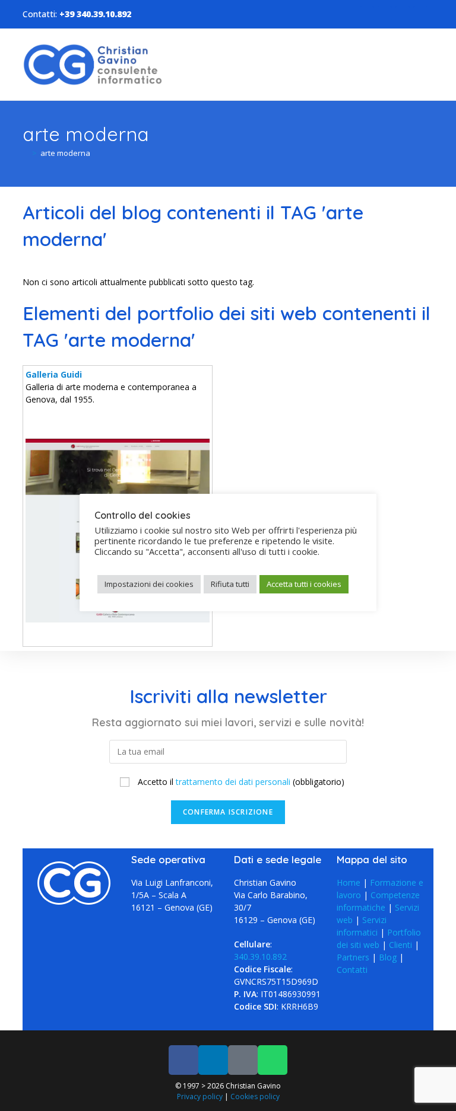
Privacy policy (200, 1096)
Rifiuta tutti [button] (230, 584)
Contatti (352, 969)
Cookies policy (255, 1096)
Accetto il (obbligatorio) (239, 781)
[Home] (25, 153)
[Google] (402, 13)
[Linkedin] (385, 13)
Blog (388, 957)
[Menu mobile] (430, 64)
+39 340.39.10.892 (95, 14)
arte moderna (65, 153)
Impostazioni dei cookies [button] (149, 584)
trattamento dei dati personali (233, 781)
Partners (353, 957)
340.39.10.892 (260, 956)
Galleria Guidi (54, 374)
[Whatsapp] (420, 13)
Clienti (400, 944)
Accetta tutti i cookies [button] (304, 584)
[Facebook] (367, 13)
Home (348, 882)
